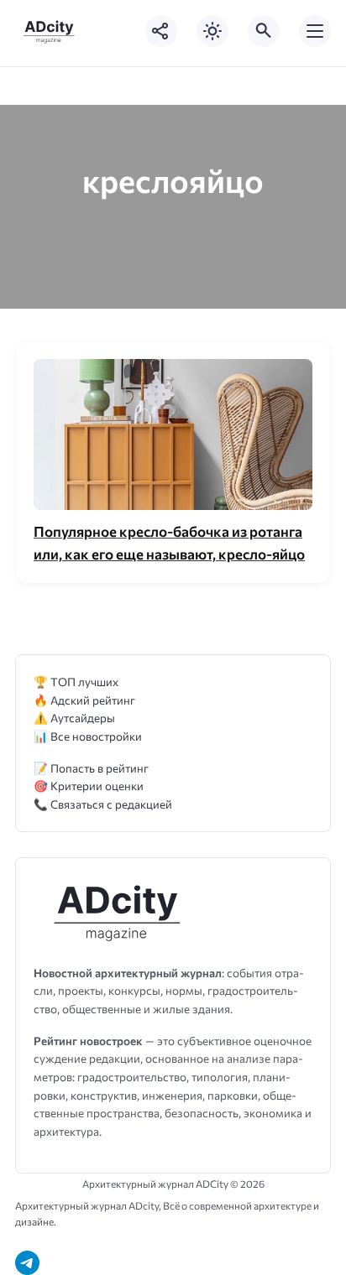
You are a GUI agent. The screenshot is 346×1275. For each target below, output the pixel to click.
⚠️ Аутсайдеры (74, 717)
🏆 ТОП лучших (76, 681)
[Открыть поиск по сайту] (264, 31)
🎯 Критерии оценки (89, 785)
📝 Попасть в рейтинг (91, 768)
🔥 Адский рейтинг (84, 700)
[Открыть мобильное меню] (315, 31)
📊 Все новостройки (88, 736)
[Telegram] (27, 1263)
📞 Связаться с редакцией (103, 804)
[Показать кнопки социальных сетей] (161, 31)
